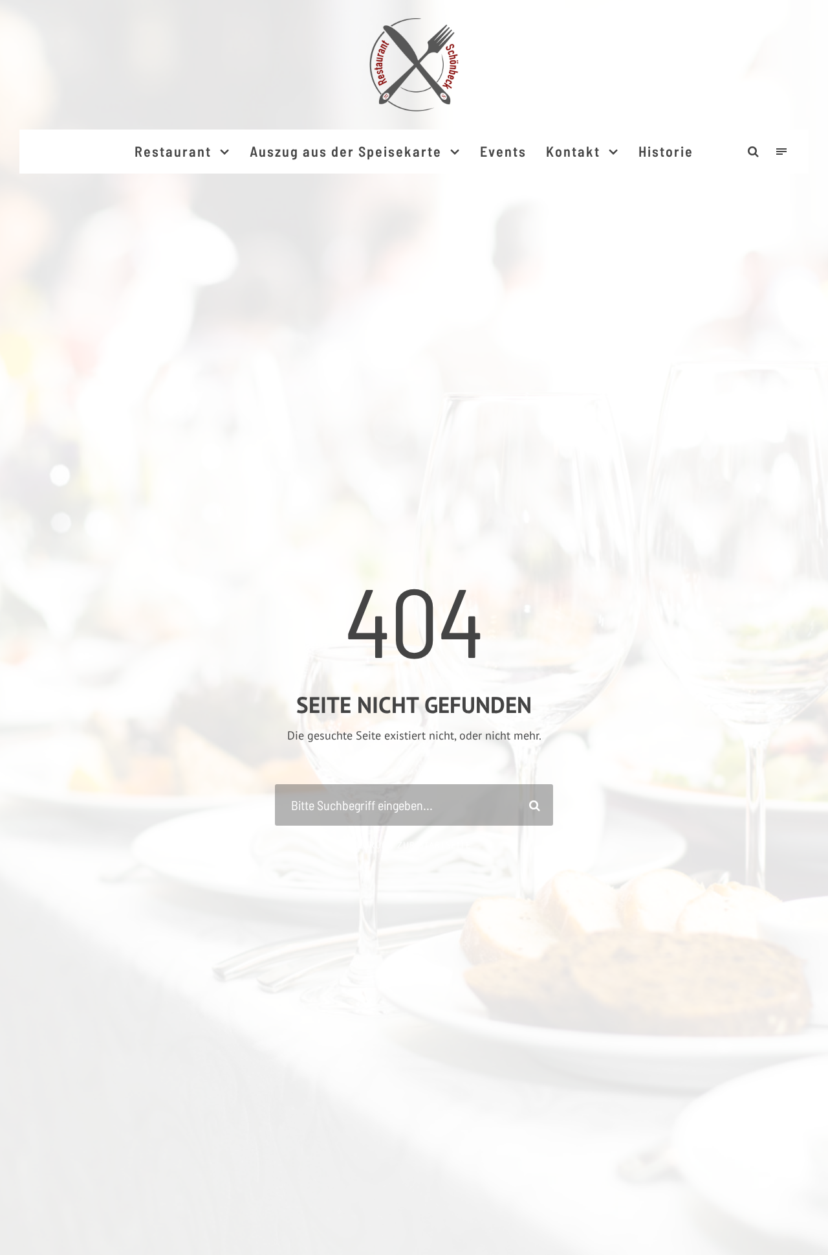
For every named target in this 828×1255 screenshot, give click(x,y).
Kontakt (573, 150)
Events (503, 150)
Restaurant (173, 150)
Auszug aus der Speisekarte (346, 150)
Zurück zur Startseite (414, 845)
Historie (665, 150)
